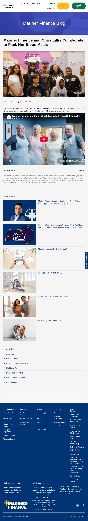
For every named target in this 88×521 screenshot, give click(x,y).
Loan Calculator (43, 429)
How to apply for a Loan (43, 414)
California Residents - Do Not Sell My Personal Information (77, 460)
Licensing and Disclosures (75, 432)
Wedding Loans (9, 435)
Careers (56, 413)
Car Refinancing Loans (26, 414)
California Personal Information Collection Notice (77, 449)
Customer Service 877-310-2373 (44, 509)
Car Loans (24, 409)
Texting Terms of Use (76, 437)
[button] (86, 260)
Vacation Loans (9, 439)
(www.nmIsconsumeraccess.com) (44, 502)
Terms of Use (75, 476)
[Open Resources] (42, 3)
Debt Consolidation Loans (10, 414)
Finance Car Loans (27, 418)
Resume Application (58, 417)
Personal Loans (9, 409)
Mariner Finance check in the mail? (52, 249)
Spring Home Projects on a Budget (52, 273)
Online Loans (8, 418)
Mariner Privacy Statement (76, 420)
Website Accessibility (74, 443)
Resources (41, 409)
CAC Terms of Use (77, 454)
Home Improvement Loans (8, 424)
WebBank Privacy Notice (76, 426)
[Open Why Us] (54, 3)
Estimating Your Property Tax (50, 321)
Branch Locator (59, 426)
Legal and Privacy (74, 410)
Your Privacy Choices (74, 480)
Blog (38, 422)
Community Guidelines (74, 415)
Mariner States (42, 426)
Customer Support (60, 422)
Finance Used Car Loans (27, 423)
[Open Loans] (27, 3)
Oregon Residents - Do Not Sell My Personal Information (77, 470)
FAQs (39, 418)
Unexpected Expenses (7, 431)
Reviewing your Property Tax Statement (54, 297)
